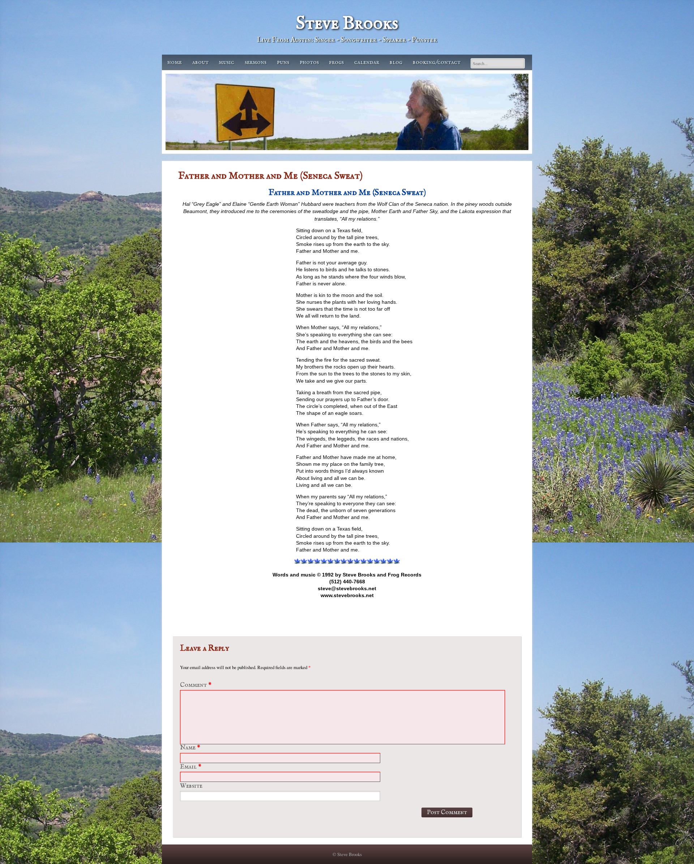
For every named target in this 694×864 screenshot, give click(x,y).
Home (174, 62)
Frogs (336, 62)
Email (190, 767)
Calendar (366, 62)
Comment (195, 685)
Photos (309, 62)
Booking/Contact (436, 62)
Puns (283, 62)
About (200, 62)
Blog (396, 62)
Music (226, 62)
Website (191, 786)
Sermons (255, 62)
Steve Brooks (347, 23)
